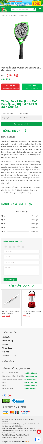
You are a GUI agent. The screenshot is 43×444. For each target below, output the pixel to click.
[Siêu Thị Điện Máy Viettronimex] (4, 9)
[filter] (34, 9)
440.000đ (6, 316)
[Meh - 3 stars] (14, 247)
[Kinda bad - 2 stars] (10, 247)
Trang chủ (4, 15)
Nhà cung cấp (7, 341)
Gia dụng (14, 15)
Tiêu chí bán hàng (9, 355)
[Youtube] (10, 395)
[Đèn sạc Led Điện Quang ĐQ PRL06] (31, 299)
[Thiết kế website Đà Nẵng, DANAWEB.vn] (25, 442)
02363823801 (30, 379)
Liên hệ (5, 344)
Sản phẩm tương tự (21, 286)
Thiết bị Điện (23, 15)
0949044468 (30, 389)
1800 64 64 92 (30, 376)
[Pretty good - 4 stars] (18, 247)
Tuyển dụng (7, 348)
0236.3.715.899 (24, 435)
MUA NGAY (10, 87)
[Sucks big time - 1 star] (6, 247)
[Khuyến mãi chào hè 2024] (21, 3)
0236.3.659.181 (10, 435)
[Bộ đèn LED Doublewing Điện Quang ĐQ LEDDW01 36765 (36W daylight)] (11, 299)
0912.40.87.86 (30, 382)
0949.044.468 (30, 373)
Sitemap (5, 352)
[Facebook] (4, 395)
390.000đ (27, 316)
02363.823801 (30, 386)
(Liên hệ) (12, 75)
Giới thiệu (6, 337)
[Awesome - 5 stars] (23, 247)
